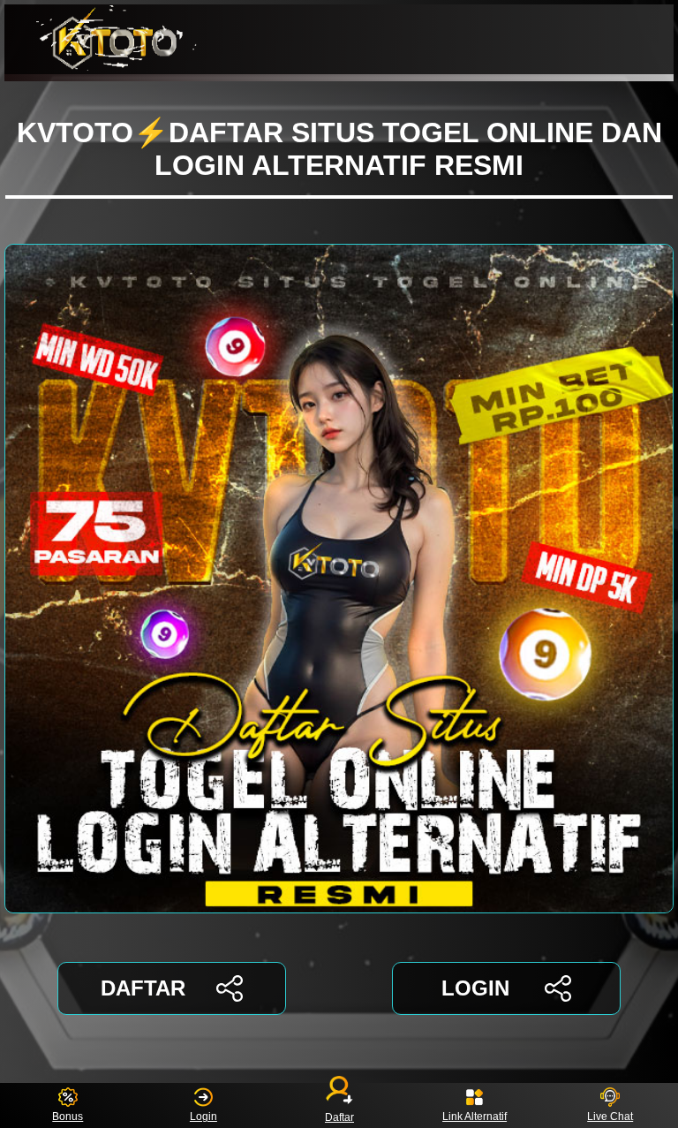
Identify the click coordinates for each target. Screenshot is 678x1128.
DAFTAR (143, 988)
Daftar (339, 1116)
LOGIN (475, 988)
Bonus (67, 1116)
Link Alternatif (474, 1116)
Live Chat (610, 1116)
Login (203, 1116)
